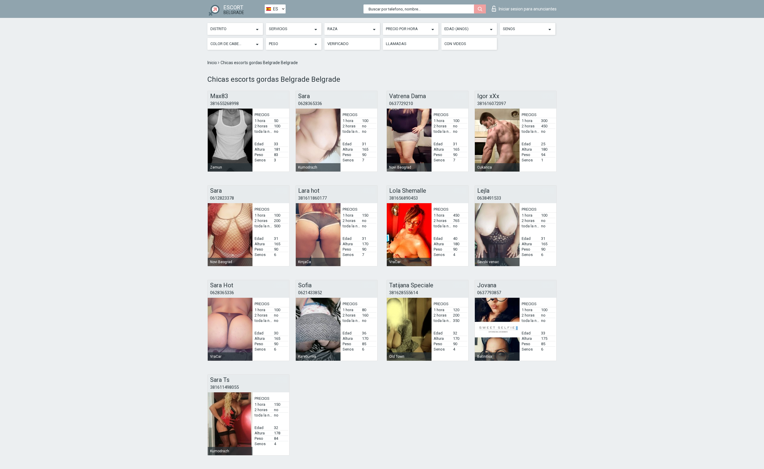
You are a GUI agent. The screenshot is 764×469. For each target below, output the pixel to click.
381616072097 (491, 103)
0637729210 (401, 103)
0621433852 (310, 292)
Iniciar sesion (528, 9)
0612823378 (222, 198)
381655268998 (224, 103)
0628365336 (310, 103)
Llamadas (396, 43)
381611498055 (224, 387)
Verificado (338, 43)
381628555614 (403, 292)
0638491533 (489, 198)
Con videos (455, 43)
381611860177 (312, 198)
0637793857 (489, 292)
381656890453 (403, 198)
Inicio (212, 62)
